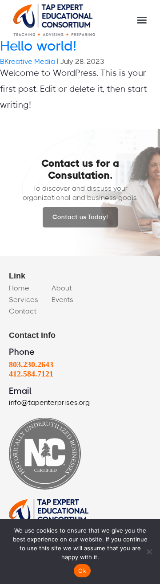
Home (19, 288)
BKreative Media (27, 61)
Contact (22, 311)
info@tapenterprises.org (49, 402)
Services (23, 299)
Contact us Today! (80, 217)
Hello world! (38, 46)
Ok (82, 570)
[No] (148, 551)
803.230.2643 (31, 364)
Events (62, 299)
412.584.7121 (31, 373)
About (62, 288)
